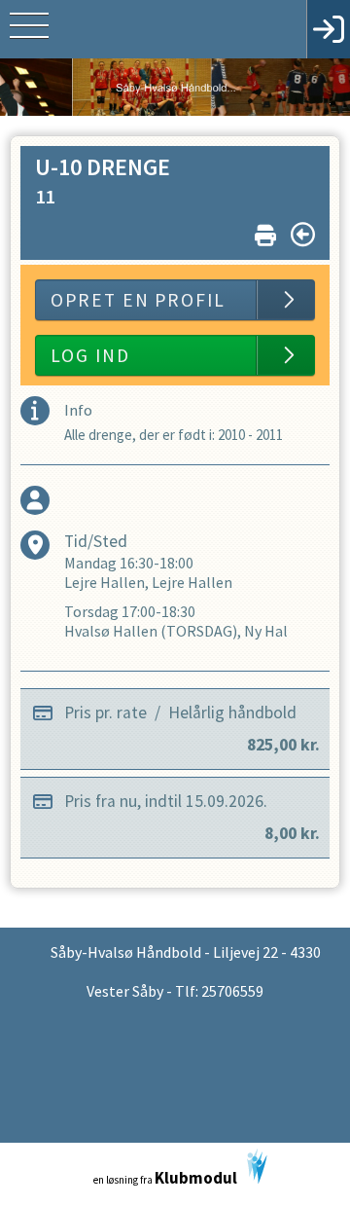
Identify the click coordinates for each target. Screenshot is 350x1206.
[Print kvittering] (265, 231)
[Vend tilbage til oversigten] (303, 234)
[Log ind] (328, 29)
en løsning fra (165, 1177)
